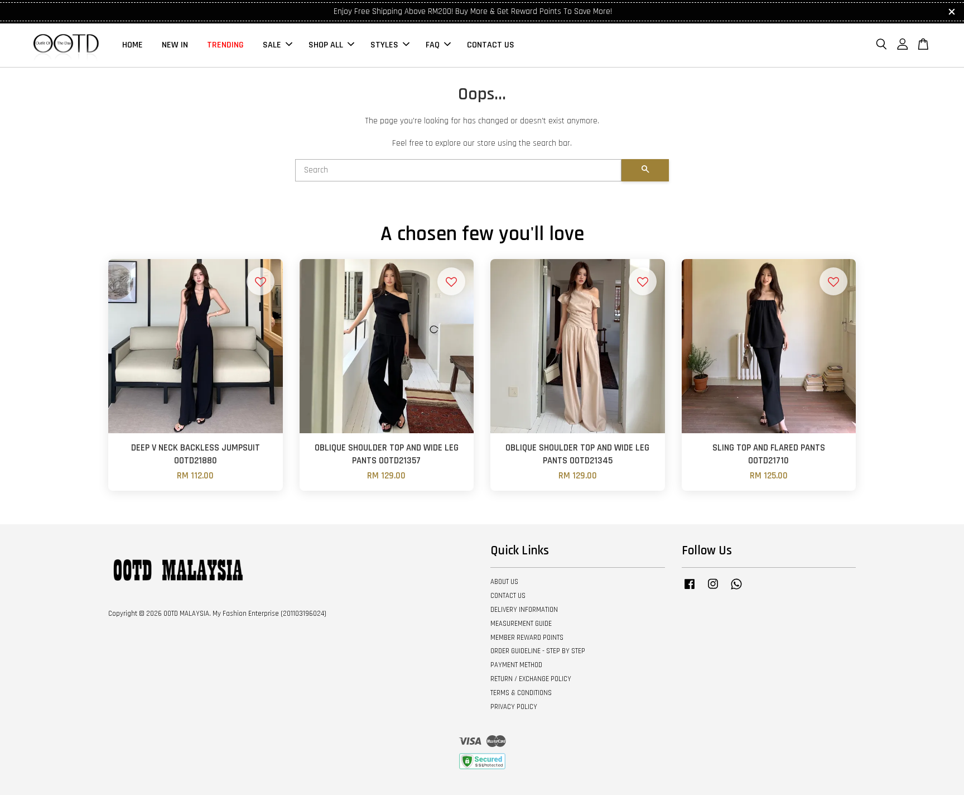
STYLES (384, 45)
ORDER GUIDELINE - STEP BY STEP (537, 650)
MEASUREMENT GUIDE (521, 623)
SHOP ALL (326, 45)
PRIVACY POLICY (513, 706)
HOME (132, 45)
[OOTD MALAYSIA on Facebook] (689, 589)
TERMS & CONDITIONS (521, 692)
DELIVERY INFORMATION (524, 609)
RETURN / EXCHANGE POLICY (530, 678)
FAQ (433, 45)
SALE (272, 45)
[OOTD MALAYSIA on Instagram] (713, 589)
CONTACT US (490, 45)
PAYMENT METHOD (516, 664)
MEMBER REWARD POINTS (526, 637)
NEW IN (175, 45)
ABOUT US (504, 581)
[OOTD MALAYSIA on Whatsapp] (736, 589)
